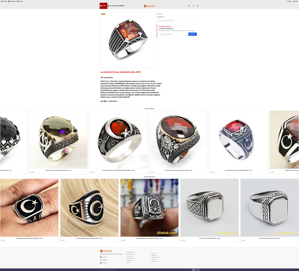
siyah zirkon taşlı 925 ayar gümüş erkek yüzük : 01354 (89, 170)
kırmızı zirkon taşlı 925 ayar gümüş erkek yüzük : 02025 (29, 170)
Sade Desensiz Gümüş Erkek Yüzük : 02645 (209, 238)
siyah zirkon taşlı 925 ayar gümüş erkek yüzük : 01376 (149, 170)
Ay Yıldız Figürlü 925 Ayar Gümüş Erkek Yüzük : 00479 (89, 238)
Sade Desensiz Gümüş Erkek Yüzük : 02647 (269, 238)
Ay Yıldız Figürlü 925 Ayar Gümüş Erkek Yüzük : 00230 (29, 238)
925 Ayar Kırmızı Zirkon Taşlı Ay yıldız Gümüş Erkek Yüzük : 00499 (270, 170)
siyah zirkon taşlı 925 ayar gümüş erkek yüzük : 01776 (210, 170)
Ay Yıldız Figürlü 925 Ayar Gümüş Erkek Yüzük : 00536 (149, 238)
